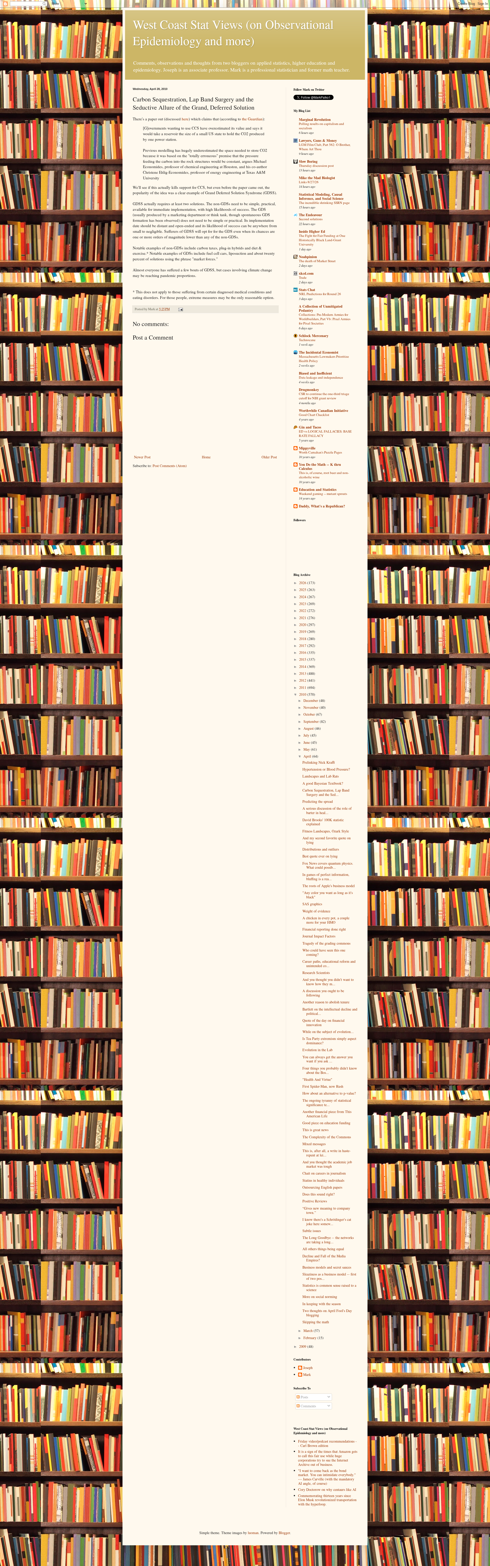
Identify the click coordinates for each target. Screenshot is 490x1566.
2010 (303, 694)
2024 (303, 596)
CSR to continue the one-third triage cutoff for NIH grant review (324, 395)
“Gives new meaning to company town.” (326, 1210)
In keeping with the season (321, 1303)
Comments (308, 1405)
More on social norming (319, 1296)
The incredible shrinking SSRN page (324, 202)
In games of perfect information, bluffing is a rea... (325, 876)
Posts (304, 1397)
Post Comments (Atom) (170, 465)
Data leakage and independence (321, 377)
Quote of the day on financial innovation (323, 1022)
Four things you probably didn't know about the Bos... (329, 1070)
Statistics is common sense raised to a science (329, 1287)
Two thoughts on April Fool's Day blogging (327, 1312)
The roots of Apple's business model (328, 885)
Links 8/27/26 (308, 182)
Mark (307, 1375)
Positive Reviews (314, 1201)
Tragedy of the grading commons (326, 943)
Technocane (307, 340)
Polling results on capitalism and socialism (321, 125)
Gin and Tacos (310, 427)
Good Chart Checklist (314, 414)
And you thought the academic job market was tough (327, 1164)
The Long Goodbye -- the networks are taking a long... (328, 1239)
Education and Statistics (317, 489)
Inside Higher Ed (312, 231)
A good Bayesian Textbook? (322, 783)
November (311, 707)
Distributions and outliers (320, 849)
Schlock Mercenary (313, 335)
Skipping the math (315, 1321)
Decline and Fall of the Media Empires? (324, 1258)
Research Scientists (316, 972)
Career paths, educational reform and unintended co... (329, 963)
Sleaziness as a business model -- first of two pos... (329, 1276)
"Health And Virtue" (317, 1079)
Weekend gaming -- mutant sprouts (323, 493)
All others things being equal (323, 1248)
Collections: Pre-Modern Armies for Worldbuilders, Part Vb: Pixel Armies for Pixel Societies (324, 319)
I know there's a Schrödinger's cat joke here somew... (326, 1221)
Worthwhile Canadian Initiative (323, 410)
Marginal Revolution (315, 119)
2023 (303, 603)
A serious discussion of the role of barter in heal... (327, 810)
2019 (303, 631)
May (307, 749)
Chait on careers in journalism (324, 1173)
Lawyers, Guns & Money (318, 140)
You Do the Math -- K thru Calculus (320, 466)
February (310, 1337)
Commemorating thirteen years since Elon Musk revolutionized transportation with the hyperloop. (327, 1500)
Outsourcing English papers (322, 1187)
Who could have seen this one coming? (323, 952)
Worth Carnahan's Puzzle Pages (320, 452)
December (311, 700)
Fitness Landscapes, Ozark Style (325, 831)
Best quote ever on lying (320, 856)
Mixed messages (314, 1143)
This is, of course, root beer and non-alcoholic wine (324, 474)
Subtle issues (311, 1230)
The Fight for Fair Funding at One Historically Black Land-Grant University (322, 240)
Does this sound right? (318, 1194)
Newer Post (142, 457)
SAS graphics (312, 903)
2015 (303, 659)
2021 (303, 617)
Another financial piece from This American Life (326, 1113)
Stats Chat (307, 289)
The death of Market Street (317, 261)
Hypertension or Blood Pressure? (326, 769)
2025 (303, 589)
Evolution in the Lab (317, 1049)
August (309, 728)
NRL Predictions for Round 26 (320, 294)
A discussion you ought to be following (323, 992)
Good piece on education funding (326, 1122)
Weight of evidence (316, 911)
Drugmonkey (309, 389)
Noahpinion (308, 256)
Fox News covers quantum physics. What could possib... (327, 865)
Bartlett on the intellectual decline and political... (329, 1011)
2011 (303, 687)
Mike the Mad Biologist (317, 177)
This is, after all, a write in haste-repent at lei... (326, 1152)
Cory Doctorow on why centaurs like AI (327, 1489)
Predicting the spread (317, 801)
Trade (303, 277)
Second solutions (311, 219)
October (309, 714)
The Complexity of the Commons (326, 1136)
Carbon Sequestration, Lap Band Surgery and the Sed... (325, 792)
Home (206, 457)
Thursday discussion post (316, 165)
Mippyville (307, 448)
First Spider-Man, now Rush (322, 1086)
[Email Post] (180, 309)
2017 (303, 645)
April (307, 756)
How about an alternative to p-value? (329, 1093)
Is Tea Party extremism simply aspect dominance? (329, 1040)
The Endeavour (310, 214)
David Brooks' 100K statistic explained (323, 822)
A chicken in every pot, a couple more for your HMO (325, 920)
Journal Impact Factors (318, 936)
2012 (303, 680)
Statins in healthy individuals (323, 1180)
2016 (303, 652)
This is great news (315, 1129)
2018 (303, 638)
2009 (303, 1346)
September (311, 721)
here (185, 118)
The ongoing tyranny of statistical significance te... (326, 1102)
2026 (303, 582)
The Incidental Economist (318, 352)
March (308, 1330)
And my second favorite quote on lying (326, 840)
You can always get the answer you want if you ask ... (327, 1059)
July (306, 735)
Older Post (269, 457)
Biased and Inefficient (315, 373)
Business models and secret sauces (326, 1267)
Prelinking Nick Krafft (318, 762)
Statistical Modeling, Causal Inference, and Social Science (321, 196)
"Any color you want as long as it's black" (327, 894)
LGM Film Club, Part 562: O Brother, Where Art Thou (324, 146)
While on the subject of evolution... (328, 1031)
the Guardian (252, 118)
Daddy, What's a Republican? (322, 506)
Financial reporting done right (324, 929)
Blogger (284, 1532)
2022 (303, 610)
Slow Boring (308, 161)
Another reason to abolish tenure (325, 1002)
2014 (303, 666)
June (307, 742)
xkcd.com (306, 273)
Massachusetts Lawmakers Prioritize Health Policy (324, 358)
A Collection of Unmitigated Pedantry (320, 308)
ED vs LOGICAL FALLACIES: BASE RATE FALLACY (325, 433)
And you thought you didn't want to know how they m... (328, 981)
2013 (303, 673)
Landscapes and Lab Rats (320, 776)
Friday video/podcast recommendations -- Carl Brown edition (327, 1443)
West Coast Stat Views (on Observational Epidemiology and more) (233, 32)
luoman (253, 1532)
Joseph (308, 1368)
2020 (303, 624)
